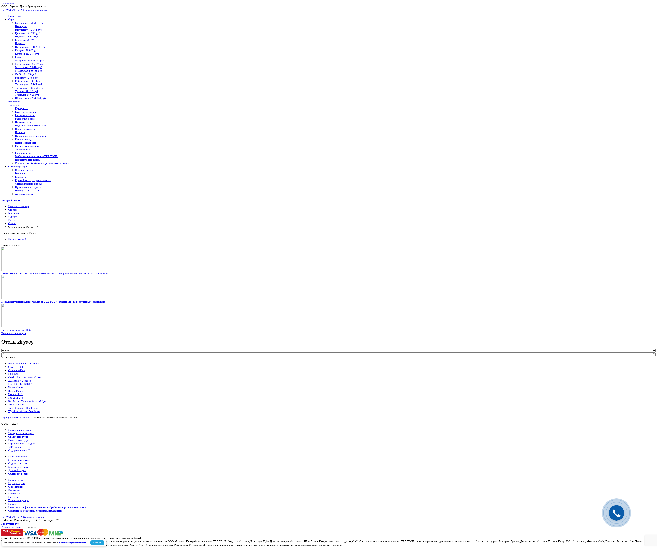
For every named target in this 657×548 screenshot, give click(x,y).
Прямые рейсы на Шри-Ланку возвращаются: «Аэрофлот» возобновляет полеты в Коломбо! (55, 273)
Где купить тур (10, 523)
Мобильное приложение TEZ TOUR (36, 156)
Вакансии (21, 173)
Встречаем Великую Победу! (18, 330)
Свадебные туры (18, 436)
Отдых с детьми (17, 463)
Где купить (21, 108)
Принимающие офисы (28, 187)
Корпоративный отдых (21, 443)
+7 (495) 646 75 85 (11, 9)
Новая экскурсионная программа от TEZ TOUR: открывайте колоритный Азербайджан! (53, 301)
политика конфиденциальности (84, 538)
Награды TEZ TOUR (27, 190)
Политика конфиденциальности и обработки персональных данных (48, 507)
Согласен (97, 542)
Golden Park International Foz (24, 377)
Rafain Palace (15, 390)
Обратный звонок (33, 516)
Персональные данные (28, 159)
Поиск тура (15, 16)
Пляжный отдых (18, 456)
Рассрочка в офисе (26, 118)
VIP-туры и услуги (19, 447)
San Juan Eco (15, 397)
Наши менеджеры (25, 142)
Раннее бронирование (28, 146)
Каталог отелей (17, 239)
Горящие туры (23, 152)
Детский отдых (17, 470)
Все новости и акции (13, 333)
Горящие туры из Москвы (16, 417)
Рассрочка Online (25, 115)
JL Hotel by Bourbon (19, 380)
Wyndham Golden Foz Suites (24, 411)
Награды (13, 497)
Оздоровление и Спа (20, 450)
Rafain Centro (15, 387)
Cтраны (12, 19)
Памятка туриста (25, 129)
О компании (15, 486)
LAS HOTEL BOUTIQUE (23, 384)
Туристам (13, 105)
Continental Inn (16, 370)
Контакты (21, 176)
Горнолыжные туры (19, 429)
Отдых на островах (19, 460)
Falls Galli (13, 373)
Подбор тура (15, 479)
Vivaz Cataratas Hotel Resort (24, 408)
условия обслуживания (119, 538)
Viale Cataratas (16, 404)
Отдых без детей (18, 473)
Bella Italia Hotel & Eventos (23, 363)
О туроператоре (17, 166)
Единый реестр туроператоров (33, 180)
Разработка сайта (11, 527)
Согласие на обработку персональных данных (42, 163)
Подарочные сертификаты (30, 135)
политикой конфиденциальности (72, 542)
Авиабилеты (22, 149)
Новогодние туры (18, 440)
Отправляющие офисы (28, 183)
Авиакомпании (24, 194)
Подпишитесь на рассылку (30, 125)
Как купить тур (24, 139)
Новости (20, 132)
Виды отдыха (23, 122)
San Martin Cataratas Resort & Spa (27, 401)
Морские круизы (18, 466)
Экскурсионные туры (21, 433)
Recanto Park (15, 394)
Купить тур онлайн (26, 111)
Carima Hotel (15, 367)
